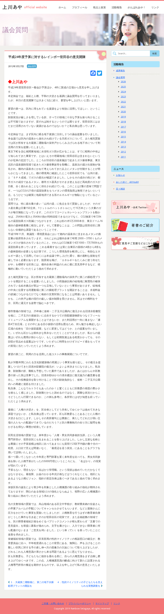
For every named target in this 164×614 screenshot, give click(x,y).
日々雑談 (120, 188)
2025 (123, 86)
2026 (123, 81)
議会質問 (32, 66)
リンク (155, 7)
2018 (123, 121)
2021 (123, 106)
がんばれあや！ (137, 7)
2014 (123, 141)
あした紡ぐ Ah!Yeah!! (127, 182)
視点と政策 (99, 7)
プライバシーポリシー (80, 603)
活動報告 (117, 7)
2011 (123, 156)
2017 (123, 126)
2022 (123, 101)
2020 (123, 111)
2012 (123, 151)
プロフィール (79, 7)
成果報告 (120, 70)
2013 (123, 146)
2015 (123, 136)
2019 (123, 116)
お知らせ (120, 175)
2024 (123, 91)
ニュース (119, 169)
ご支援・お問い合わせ (53, 603)
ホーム (62, 7)
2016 (123, 131)
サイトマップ (102, 603)
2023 (123, 96)
